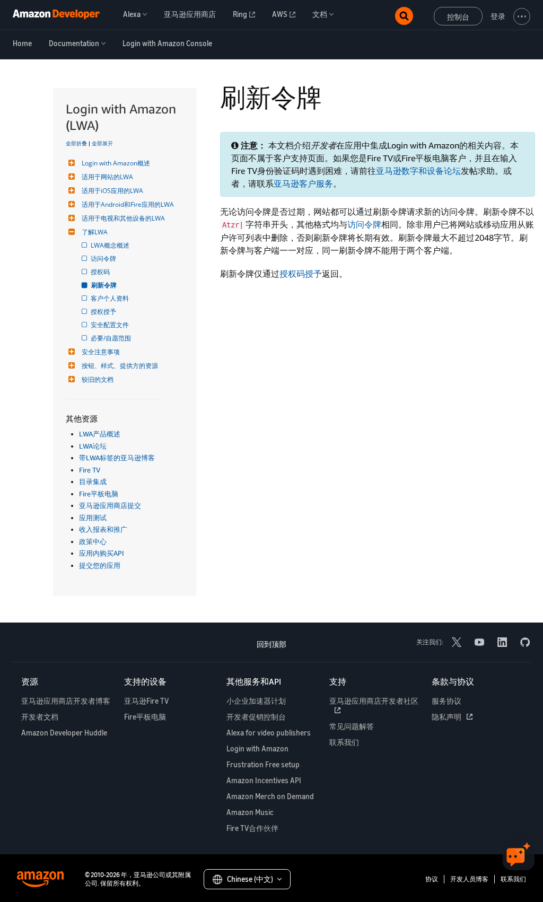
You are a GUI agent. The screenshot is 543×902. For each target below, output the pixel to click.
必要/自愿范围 (111, 338)
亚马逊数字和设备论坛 (418, 170)
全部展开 (102, 143)
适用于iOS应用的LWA (112, 190)
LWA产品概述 (99, 434)
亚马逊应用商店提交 (110, 505)
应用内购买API (101, 553)
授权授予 (104, 311)
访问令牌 (104, 258)
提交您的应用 (99, 565)
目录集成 (93, 481)
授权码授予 (300, 273)
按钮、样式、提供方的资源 (120, 365)
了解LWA (95, 232)
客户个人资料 (110, 298)
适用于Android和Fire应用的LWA (128, 204)
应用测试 (93, 517)
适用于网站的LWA (107, 176)
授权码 (101, 271)
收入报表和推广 (103, 529)
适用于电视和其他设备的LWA (123, 218)
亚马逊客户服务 (303, 183)
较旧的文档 (97, 379)
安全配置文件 (110, 324)
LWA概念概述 (110, 245)
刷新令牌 (104, 285)
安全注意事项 (101, 351)
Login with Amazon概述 (116, 163)
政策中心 (93, 541)
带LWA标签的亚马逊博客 (117, 457)
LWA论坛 (93, 446)
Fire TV (89, 470)
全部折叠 (76, 143)
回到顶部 (271, 644)
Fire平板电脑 (98, 493)
